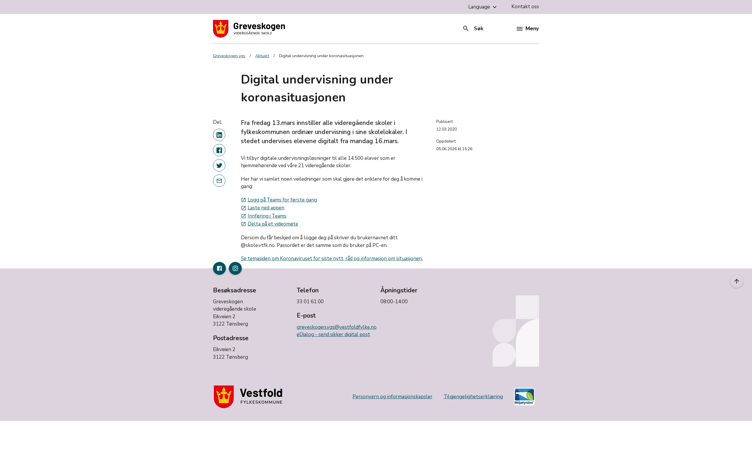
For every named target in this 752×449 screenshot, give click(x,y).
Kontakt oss (525, 6)
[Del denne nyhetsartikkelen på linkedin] (219, 135)
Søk (472, 28)
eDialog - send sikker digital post (333, 334)
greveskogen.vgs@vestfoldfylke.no (337, 327)
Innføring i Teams (263, 216)
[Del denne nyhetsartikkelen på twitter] (219, 165)
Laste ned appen (262, 207)
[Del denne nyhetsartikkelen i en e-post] (219, 180)
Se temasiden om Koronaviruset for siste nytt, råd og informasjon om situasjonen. (332, 258)
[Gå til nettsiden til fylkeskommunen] (249, 396)
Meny (532, 28)
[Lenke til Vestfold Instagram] (235, 268)
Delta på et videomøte (269, 224)
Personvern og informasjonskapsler (392, 396)
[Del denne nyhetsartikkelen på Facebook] (219, 150)
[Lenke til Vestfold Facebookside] (219, 268)
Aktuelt (262, 56)
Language (483, 7)
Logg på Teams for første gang (279, 199)
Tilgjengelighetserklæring (473, 396)
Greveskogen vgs (229, 56)
